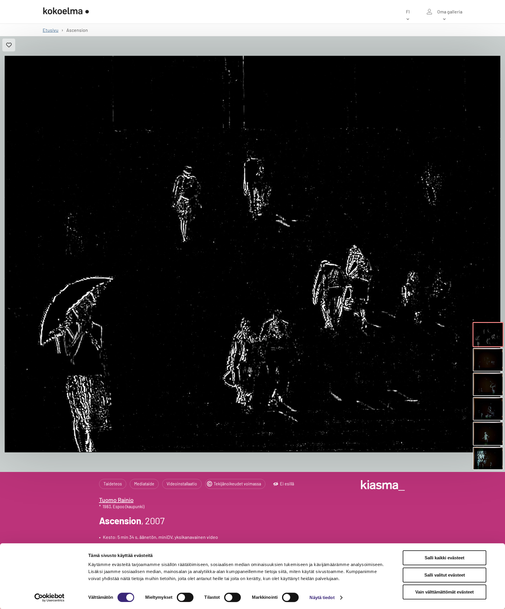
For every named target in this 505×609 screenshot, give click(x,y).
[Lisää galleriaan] (8, 45)
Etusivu (50, 30)
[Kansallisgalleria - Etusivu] (66, 12)
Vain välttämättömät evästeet (444, 591)
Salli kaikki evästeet (444, 557)
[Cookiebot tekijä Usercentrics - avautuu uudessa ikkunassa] (49, 597)
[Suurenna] (252, 254)
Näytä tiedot (321, 597)
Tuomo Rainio (116, 499)
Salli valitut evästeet (444, 574)
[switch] (185, 597)
